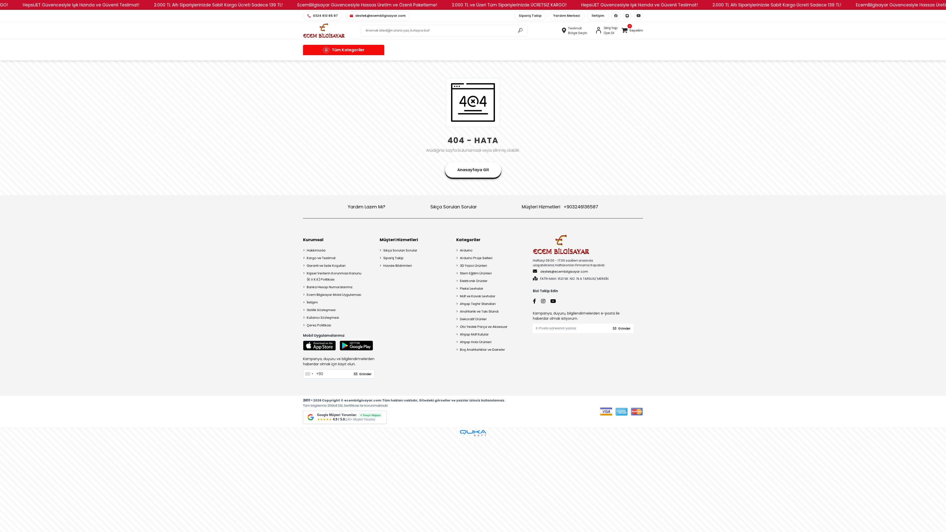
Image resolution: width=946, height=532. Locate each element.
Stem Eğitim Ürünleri (476, 273)
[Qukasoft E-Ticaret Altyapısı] (473, 433)
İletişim (598, 15)
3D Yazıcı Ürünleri (473, 265)
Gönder (365, 374)
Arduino (466, 250)
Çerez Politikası (319, 325)
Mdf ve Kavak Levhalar (477, 296)
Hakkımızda (316, 250)
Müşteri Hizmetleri (560, 207)
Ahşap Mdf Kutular (474, 334)
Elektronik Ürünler (474, 281)
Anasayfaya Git (473, 170)
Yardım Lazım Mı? (366, 207)
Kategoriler (468, 240)
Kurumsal (313, 240)
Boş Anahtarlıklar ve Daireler (482, 349)
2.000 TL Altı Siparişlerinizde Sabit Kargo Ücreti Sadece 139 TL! (199, 5)
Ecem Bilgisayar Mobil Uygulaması (334, 294)
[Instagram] (627, 15)
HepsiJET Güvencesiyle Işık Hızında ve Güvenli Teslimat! (62, 5)
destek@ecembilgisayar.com (564, 271)
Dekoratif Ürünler (473, 319)
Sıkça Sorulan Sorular (453, 207)
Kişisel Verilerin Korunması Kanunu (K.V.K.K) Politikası (334, 276)
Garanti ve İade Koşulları (326, 265)
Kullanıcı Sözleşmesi (323, 317)
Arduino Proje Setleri (476, 258)
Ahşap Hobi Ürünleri (475, 342)
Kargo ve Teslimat (321, 258)
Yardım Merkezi (566, 15)
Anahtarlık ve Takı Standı (479, 311)
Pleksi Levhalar (471, 288)
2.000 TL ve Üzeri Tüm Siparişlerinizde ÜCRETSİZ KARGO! (490, 5)
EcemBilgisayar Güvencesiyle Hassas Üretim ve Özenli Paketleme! (349, 5)
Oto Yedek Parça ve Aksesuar (483, 326)
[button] (632, 30)
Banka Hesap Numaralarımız (330, 287)
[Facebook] (615, 15)
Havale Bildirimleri (397, 265)
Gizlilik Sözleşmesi (321, 310)
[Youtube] (638, 15)
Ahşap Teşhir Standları (478, 303)
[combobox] (309, 373)
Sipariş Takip (530, 15)
